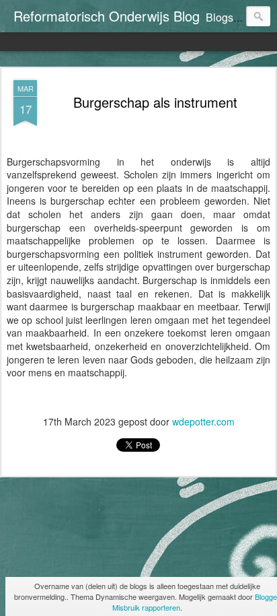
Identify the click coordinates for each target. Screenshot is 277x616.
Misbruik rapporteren (146, 607)
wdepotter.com (203, 421)
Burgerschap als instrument (155, 102)
